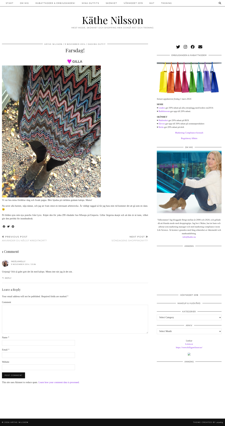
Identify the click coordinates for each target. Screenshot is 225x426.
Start (10, 3)
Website (5, 362)
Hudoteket (163, 120)
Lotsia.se (189, 344)
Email (5, 349)
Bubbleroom (164, 111)
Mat (152, 3)
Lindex (162, 108)
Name (5, 337)
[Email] (200, 47)
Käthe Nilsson (112, 19)
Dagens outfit (97, 44)
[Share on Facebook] (4, 226)
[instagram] (185, 47)
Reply (8, 278)
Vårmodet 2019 (133, 3)
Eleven (162, 123)
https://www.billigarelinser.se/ (189, 347)
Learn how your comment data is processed (59, 382)
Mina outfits (90, 3)
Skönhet (111, 3)
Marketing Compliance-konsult (189, 132)
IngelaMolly (18, 261)
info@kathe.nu (189, 237)
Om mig (24, 3)
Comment (6, 302)
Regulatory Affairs (189, 138)
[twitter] (178, 47)
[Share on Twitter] (8, 226)
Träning (166, 3)
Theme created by (208, 422)
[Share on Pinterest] (13, 226)
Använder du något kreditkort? (24, 238)
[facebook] (193, 47)
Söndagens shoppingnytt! (130, 238)
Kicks (161, 127)
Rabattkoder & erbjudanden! (55, 3)
